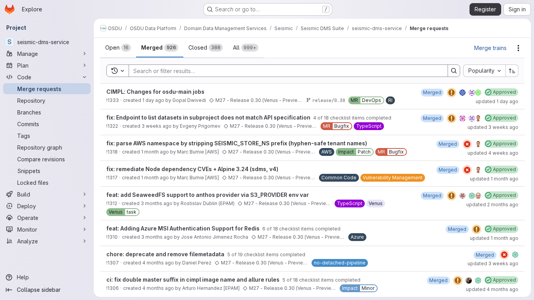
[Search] (454, 70)
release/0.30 (328, 100)
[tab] (118, 47)
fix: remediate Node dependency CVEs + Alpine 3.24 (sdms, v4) (192, 169)
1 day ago (153, 100)
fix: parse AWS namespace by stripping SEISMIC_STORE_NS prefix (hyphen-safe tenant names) (236, 143)
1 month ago (155, 152)
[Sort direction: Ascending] (512, 70)
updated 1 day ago (497, 101)
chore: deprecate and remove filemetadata (166, 254)
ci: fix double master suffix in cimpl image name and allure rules (193, 279)
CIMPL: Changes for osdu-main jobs (155, 91)
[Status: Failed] (467, 144)
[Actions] (518, 48)
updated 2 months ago (492, 204)
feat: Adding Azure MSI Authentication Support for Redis (183, 228)
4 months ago (158, 263)
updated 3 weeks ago (493, 127)
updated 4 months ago (492, 289)
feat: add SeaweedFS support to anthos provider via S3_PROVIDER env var (207, 194)
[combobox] (484, 70)
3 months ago (156, 203)
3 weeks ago (157, 126)
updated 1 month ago (494, 179)
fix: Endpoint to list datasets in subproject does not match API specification (209, 117)
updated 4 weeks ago (493, 153)
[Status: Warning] (451, 92)
